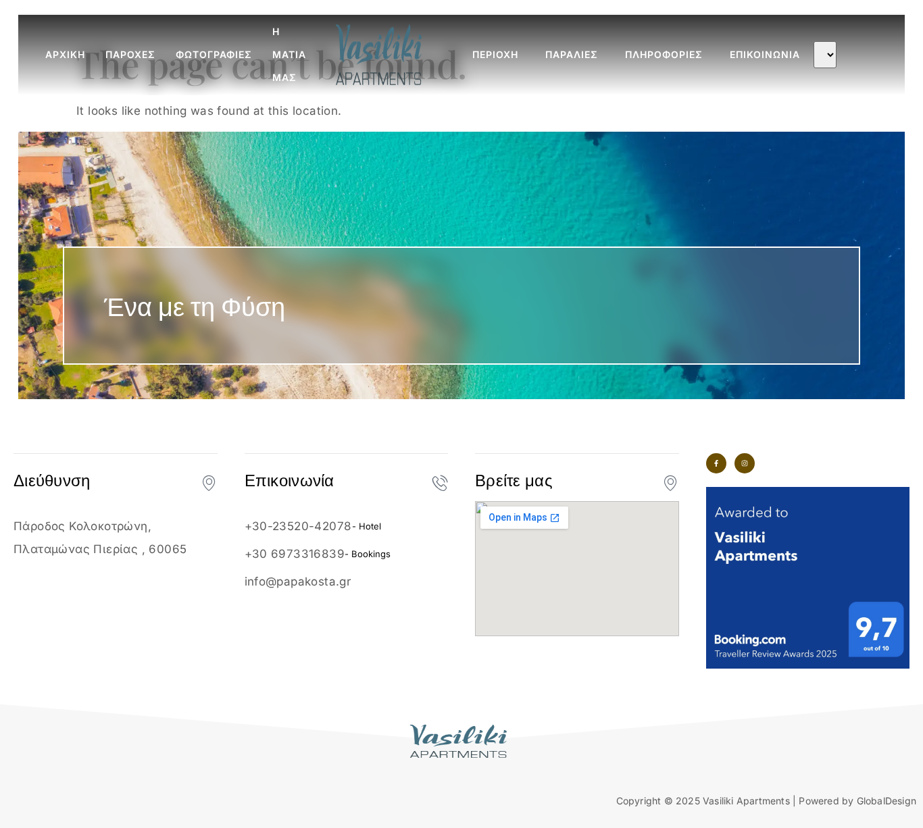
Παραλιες (571, 54)
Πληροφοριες (664, 54)
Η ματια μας (289, 55)
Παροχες (130, 54)
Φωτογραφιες (214, 54)
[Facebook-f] (716, 463)
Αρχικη (65, 54)
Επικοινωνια (765, 54)
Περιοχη (495, 54)
